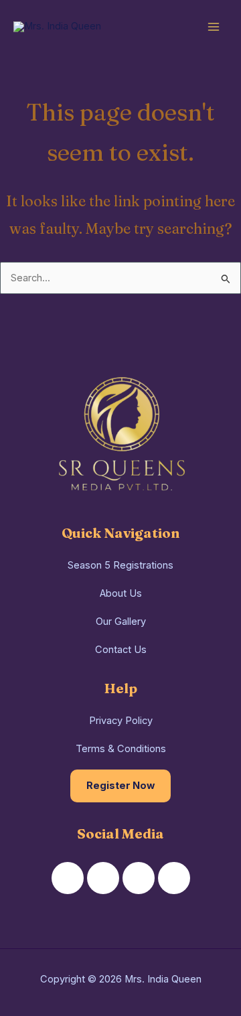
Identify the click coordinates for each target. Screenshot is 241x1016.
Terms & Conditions (121, 749)
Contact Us (121, 650)
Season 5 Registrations (120, 565)
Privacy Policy (121, 721)
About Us (121, 593)
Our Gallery (121, 621)
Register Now (120, 786)
